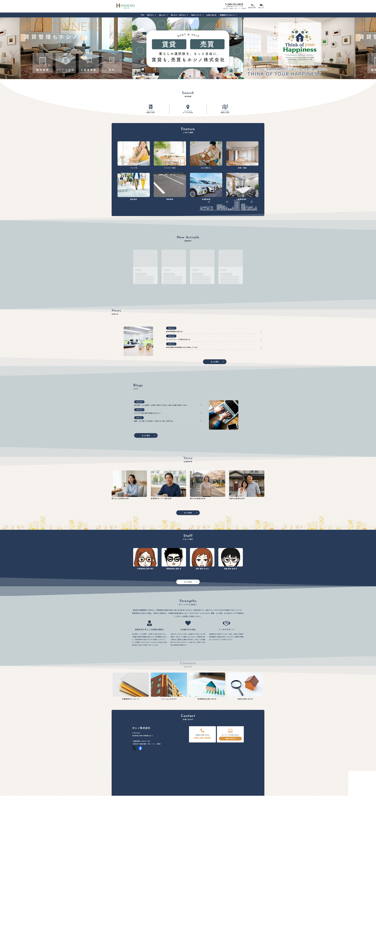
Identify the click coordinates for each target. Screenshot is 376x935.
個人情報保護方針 (235, 917)
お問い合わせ (211, 15)
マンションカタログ (196, 902)
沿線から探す (150, 111)
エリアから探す (188, 111)
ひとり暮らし (116, 920)
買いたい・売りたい (178, 15)
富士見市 (140, 872)
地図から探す (225, 111)
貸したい (162, 15)
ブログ (231, 911)
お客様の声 (232, 905)
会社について (196, 15)
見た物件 (252, 6)
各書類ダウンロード (227, 15)
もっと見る (215, 361)
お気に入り (261, 6)
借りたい (150, 15)
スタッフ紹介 (233, 908)
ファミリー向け (117, 917)
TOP (142, 15)
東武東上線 (135, 882)
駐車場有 (114, 928)
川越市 (134, 872)
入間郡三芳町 (149, 872)
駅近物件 (114, 925)
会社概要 (232, 914)
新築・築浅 (115, 922)
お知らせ (232, 902)
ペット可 (114, 914)
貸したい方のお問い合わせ (159, 902)
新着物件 (114, 911)
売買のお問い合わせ (157, 916)
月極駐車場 (115, 931)
